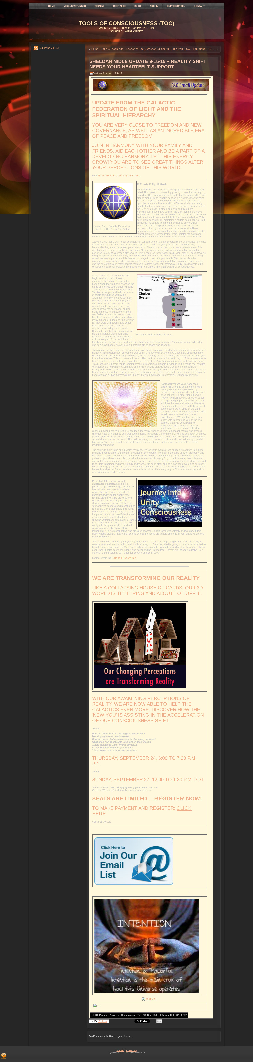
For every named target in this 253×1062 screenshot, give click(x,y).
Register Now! (178, 798)
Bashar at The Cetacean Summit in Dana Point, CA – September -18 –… (171, 49)
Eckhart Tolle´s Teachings (107, 49)
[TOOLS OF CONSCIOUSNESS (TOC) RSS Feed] (3, 1056)
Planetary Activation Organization (118, 175)
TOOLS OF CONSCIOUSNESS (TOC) (126, 23)
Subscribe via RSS (49, 48)
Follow (102, 1021)
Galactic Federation (124, 558)
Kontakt (120, 1050)
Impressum (131, 1050)
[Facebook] (149, 998)
